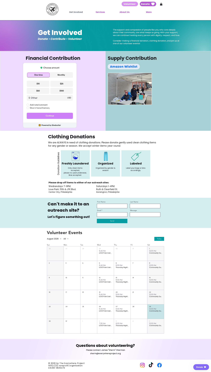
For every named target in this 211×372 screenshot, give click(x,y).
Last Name (134, 202)
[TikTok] (151, 365)
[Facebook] (159, 365)
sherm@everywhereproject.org (105, 353)
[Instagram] (142, 365)
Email (99, 210)
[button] (161, 4)
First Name (101, 202)
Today (159, 239)
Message (133, 210)
